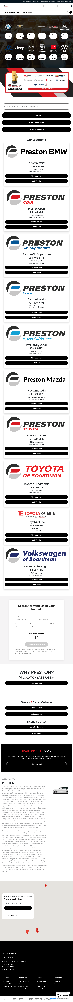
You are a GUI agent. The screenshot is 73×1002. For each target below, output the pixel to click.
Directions (56, 983)
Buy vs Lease (36, 733)
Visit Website (36, 181)
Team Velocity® (54, 998)
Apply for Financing (36, 727)
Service (39, 978)
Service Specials (41, 981)
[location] (57, 1)
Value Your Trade (36, 764)
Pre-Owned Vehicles (7, 983)
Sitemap (27, 998)
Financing (23, 978)
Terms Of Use (21, 998)
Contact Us (9, 957)
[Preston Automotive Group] (7, 6)
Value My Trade (23, 986)
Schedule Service (41, 986)
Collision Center (36, 714)
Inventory (5, 978)
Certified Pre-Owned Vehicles (10, 986)
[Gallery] (36, 82)
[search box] (36, 105)
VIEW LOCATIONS (36, 683)
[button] (37, 931)
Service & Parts (36, 708)
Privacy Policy (14, 998)
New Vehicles (6, 981)
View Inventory (8, 36)
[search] (71, 6)
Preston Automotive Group (6, 998)
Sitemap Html (31, 998)
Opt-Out (41, 998)
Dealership (58, 978)
